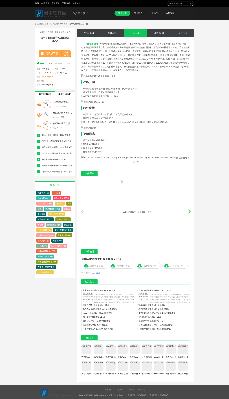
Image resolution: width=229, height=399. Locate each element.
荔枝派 (67, 209)
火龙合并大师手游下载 (47, 262)
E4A (69, 203)
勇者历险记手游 (53, 225)
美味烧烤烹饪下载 (56, 214)
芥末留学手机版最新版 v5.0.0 (54, 159)
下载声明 (119, 390)
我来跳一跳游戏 (64, 235)
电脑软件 (45, 3)
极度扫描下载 (43, 241)
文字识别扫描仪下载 (63, 230)
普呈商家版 (42, 246)
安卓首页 (122, 13)
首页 (37, 3)
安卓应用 (54, 24)
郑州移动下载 (176, 266)
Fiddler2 (56, 193)
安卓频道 (81, 13)
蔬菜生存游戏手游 (61, 198)
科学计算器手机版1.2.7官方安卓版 (56, 135)
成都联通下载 (150, 266)
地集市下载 (57, 241)
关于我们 (108, 390)
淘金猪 (40, 225)
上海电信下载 (96, 266)
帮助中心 (142, 390)
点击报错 (96, 273)
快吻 (39, 209)
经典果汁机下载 (44, 230)
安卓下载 (56, 3)
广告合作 (130, 390)
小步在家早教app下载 (47, 251)
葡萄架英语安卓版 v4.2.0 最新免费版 (57, 165)
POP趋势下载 (43, 193)
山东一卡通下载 (62, 219)
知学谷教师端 (92, 44)
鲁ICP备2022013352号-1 (160, 395)
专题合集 (76, 3)
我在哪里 (68, 225)
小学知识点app (44, 198)
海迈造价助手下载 (58, 246)
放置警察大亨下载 (45, 219)
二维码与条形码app (46, 235)
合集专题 (170, 13)
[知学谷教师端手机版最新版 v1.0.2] (135, 212)
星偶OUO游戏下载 (45, 256)
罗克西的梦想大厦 (52, 209)
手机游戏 (66, 3)
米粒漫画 (41, 214)
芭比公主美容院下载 (46, 267)
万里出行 (59, 203)
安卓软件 (138, 13)
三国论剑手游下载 (45, 272)
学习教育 (63, 24)
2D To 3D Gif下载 (45, 203)
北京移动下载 (123, 266)
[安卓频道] (51, 13)
